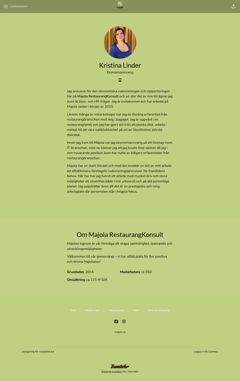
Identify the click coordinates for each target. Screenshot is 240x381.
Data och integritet (159, 310)
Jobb (135, 310)
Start (73, 310)
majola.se (120, 332)
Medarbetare (116, 310)
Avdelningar (92, 310)
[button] (233, 6)
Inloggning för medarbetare (38, 351)
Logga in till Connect (206, 351)
